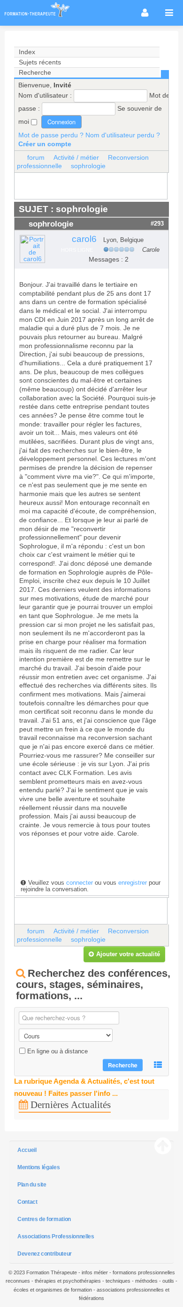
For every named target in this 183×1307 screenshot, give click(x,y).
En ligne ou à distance (57, 1051)
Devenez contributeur (44, 1253)
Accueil (26, 1150)
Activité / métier (76, 157)
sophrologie (88, 166)
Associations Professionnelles (55, 1236)
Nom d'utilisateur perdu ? (122, 135)
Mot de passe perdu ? (51, 135)
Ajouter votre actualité (128, 954)
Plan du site (31, 1184)
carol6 (84, 239)
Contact (27, 1202)
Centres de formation (44, 1219)
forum (36, 157)
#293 (157, 223)
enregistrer (132, 882)
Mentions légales (38, 1167)
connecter (79, 882)
